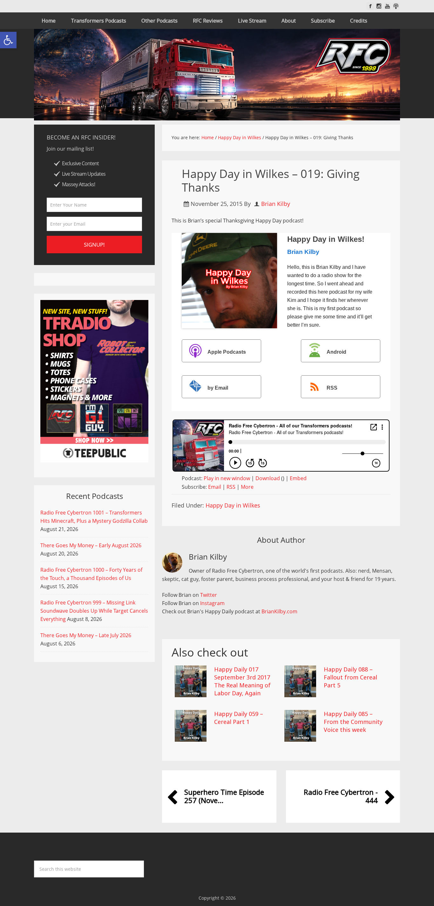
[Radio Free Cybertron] (217, 74)
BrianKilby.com (279, 611)
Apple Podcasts (226, 352)
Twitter (208, 594)
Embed (298, 478)
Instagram (212, 603)
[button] (8, 40)
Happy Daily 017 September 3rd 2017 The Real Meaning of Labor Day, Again (242, 681)
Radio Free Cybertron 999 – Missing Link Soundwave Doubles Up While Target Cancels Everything (94, 611)
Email (214, 486)
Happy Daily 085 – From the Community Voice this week (353, 721)
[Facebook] (370, 6)
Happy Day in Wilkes (233, 505)
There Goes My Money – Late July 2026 (85, 635)
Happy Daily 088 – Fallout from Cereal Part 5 (350, 677)
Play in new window (227, 478)
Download (267, 478)
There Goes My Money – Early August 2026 (90, 545)
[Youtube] (387, 6)
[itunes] (396, 6)
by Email (217, 388)
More (247, 486)
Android (336, 352)
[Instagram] (379, 6)
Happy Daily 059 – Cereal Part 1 (238, 717)
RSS (332, 388)
